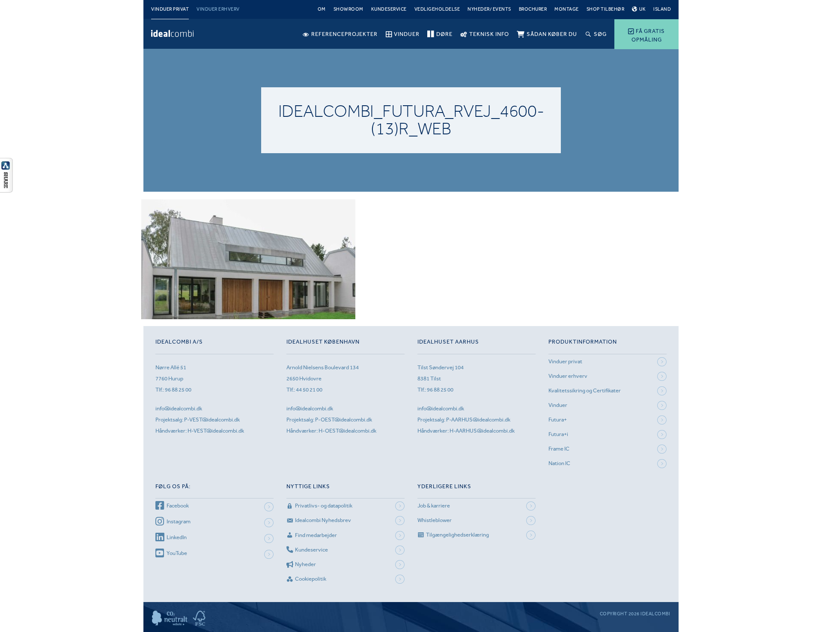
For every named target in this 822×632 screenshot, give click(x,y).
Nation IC (559, 463)
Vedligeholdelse (437, 9)
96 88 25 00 (178, 389)
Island (662, 9)
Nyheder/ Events (489, 9)
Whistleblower (434, 520)
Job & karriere (433, 505)
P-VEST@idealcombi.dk (212, 419)
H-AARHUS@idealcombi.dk (482, 430)
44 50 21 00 (309, 389)
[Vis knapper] (6, 190)
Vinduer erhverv (218, 9)
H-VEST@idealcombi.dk (216, 430)
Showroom (348, 9)
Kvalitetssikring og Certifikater (584, 390)
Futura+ (557, 419)
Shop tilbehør (606, 9)
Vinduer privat (170, 9)
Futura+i (558, 434)
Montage (566, 9)
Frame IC (558, 448)
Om (322, 9)
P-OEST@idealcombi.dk (343, 419)
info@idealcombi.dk (178, 408)
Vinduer (557, 405)
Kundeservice (389, 9)
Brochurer (533, 9)
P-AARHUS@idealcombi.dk (478, 419)
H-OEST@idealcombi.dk (347, 430)
